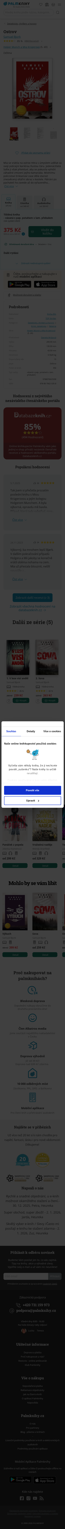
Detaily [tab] (31, 731)
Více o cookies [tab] (52, 731)
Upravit (30, 800)
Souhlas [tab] (11, 731)
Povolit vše (32, 790)
